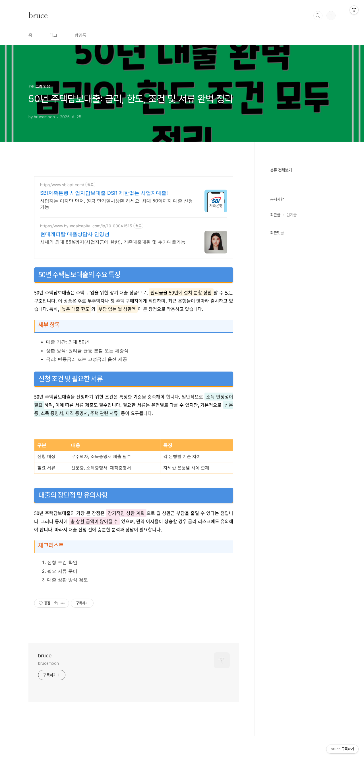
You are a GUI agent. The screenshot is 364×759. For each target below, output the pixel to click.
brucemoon (48, 663)
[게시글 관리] (62, 603)
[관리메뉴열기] (354, 10)
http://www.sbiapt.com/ (62, 184)
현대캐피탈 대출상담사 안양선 (74, 234)
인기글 (291, 215)
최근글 (275, 215)
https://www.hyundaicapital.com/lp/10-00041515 (86, 225)
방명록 (80, 35)
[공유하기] (55, 603)
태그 (53, 35)
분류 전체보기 (281, 170)
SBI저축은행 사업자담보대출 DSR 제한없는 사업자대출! (104, 193)
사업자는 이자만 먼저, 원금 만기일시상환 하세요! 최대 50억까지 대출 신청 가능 (116, 204)
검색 (318, 15)
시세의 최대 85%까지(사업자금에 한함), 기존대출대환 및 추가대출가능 (112, 242)
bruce (37, 15)
